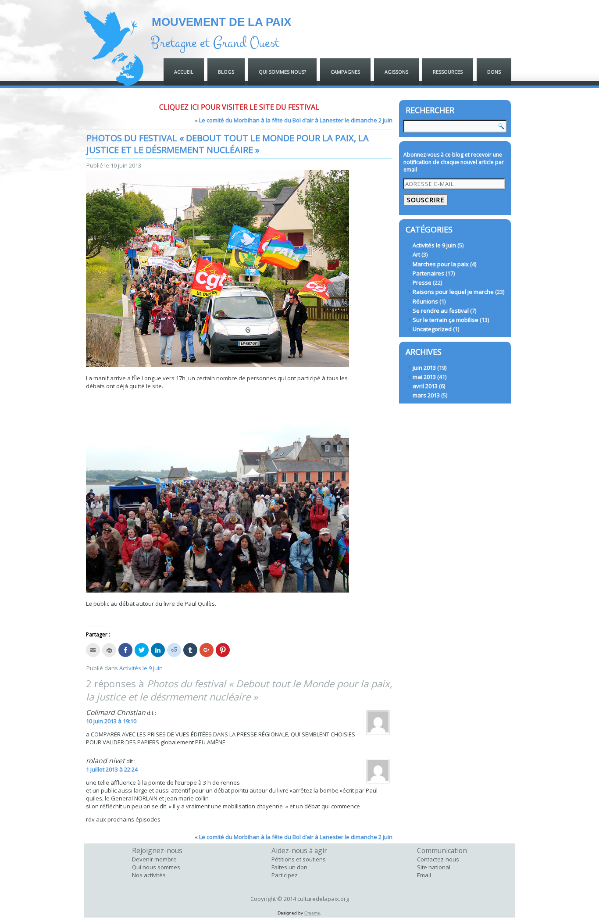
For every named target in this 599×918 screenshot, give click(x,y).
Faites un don (289, 867)
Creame (312, 913)
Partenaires (428, 273)
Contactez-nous (438, 859)
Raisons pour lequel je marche (453, 292)
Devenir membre (154, 859)
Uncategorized (432, 329)
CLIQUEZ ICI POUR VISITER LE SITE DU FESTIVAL (239, 107)
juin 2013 (424, 367)
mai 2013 (424, 377)
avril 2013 (425, 386)
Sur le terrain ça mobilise (445, 320)
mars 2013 (426, 395)
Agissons (396, 71)
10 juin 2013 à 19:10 (111, 721)
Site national (433, 867)
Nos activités (149, 875)
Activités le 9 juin (141, 668)
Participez (284, 875)
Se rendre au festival (441, 310)
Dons (494, 71)
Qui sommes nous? (282, 71)
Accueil (183, 71)
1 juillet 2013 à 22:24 (112, 769)
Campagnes (345, 71)
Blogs (226, 71)
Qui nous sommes (156, 867)
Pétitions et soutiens (298, 859)
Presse (422, 282)
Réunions (425, 301)
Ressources (448, 71)
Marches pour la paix (441, 264)
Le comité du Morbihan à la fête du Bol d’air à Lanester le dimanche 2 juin (295, 120)
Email (424, 875)
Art (416, 254)
